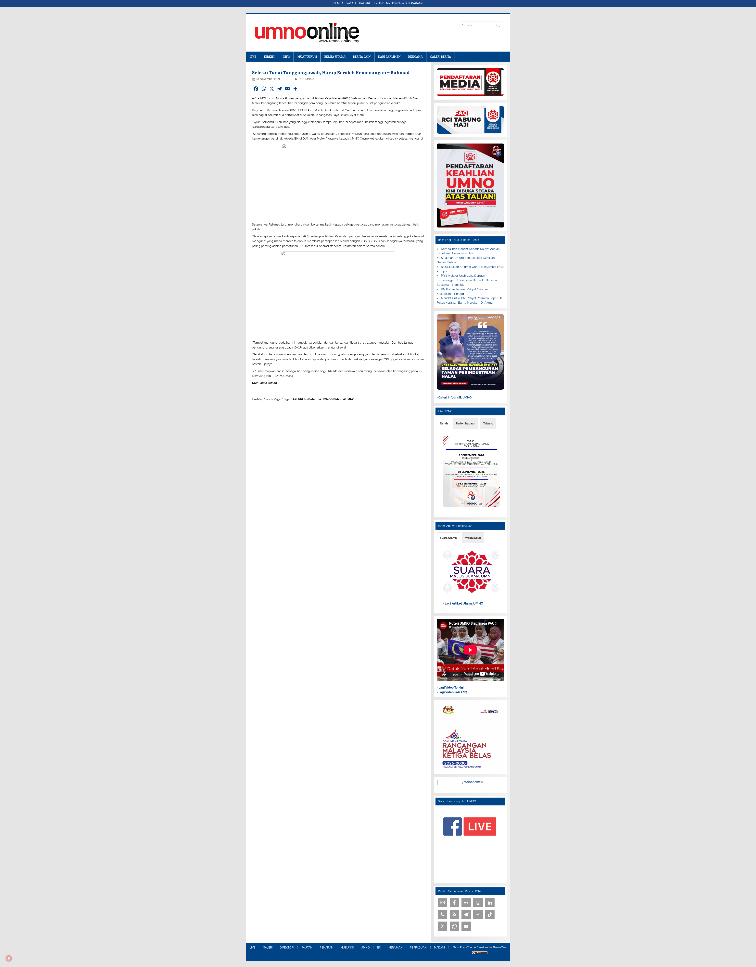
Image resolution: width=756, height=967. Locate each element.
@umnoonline (473, 782)
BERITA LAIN (362, 56)
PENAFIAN (326, 947)
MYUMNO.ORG (396, 3)
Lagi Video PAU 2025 (452, 692)
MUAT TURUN (307, 56)
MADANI (439, 947)
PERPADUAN (418, 947)
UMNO (365, 947)
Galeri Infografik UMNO (455, 397)
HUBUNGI (347, 947)
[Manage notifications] (9, 958)
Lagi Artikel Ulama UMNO (463, 603)
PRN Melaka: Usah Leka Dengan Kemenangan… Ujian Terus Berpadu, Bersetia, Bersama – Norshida (467, 280)
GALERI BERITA (440, 56)
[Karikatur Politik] (470, 388)
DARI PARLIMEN (389, 56)
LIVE (253, 56)
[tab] (444, 423)
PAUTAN (306, 947)
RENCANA (415, 56)
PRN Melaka (307, 78)
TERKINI (269, 56)
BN (379, 947)
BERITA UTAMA (335, 56)
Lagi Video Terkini (451, 687)
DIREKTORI (287, 947)
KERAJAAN (395, 947)
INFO (286, 56)
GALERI (267, 947)
